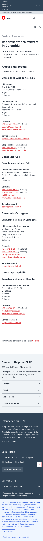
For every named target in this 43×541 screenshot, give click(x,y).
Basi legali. (26, 526)
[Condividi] (40, 26)
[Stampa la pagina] (34, 26)
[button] (39, 464)
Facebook (9, 457)
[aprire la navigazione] (39, 18)
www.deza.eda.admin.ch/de (14, 150)
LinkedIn (21, 462)
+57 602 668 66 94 (10, 192)
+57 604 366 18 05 (10, 308)
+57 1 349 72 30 (8, 147)
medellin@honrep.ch (11, 311)
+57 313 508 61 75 (10, 251)
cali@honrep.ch (8, 195)
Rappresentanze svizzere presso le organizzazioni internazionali (18, 494)
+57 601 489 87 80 (10, 124)
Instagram (29, 457)
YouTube (8, 462)
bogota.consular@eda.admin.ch (15, 138)
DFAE (9, 18)
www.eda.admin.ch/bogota (13, 129)
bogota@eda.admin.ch (11, 127)
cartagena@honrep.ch (11, 254)
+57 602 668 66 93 (10, 189)
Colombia (36, 341)
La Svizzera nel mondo (12, 486)
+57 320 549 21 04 (10, 249)
